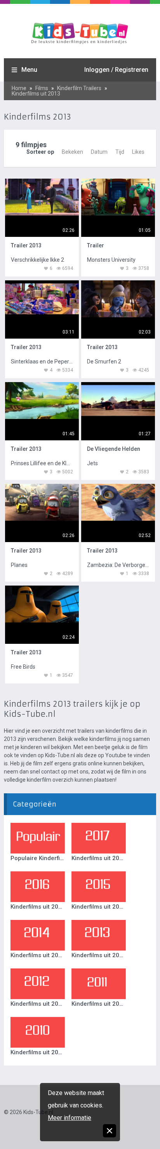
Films (41, 88)
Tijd (119, 152)
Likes (138, 152)
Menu (29, 69)
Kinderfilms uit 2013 (36, 93)
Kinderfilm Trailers (79, 88)
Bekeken (72, 152)
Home (19, 88)
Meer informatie (69, 1117)
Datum (99, 152)
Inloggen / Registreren (116, 69)
